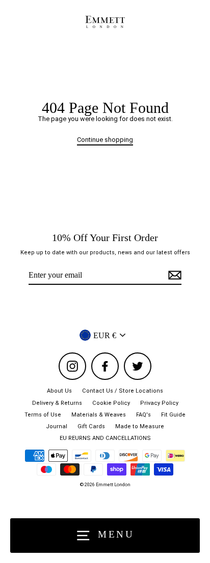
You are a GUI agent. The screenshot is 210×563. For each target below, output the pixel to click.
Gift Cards (91, 426)
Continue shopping (105, 139)
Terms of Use (42, 414)
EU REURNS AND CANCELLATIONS (105, 438)
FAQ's (143, 414)
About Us (59, 391)
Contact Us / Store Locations (122, 391)
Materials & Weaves (98, 414)
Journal (56, 426)
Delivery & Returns (57, 403)
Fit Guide (173, 414)
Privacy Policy (159, 403)
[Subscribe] (173, 275)
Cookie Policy (111, 403)
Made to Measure (139, 426)
